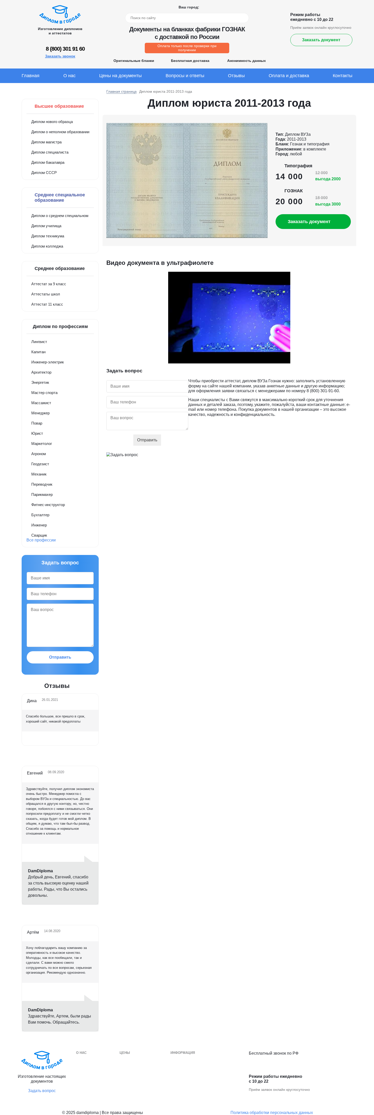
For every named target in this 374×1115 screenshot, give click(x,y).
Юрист (37, 433)
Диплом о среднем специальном (59, 215)
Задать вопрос (42, 1091)
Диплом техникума (47, 236)
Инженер (39, 525)
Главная (30, 75)
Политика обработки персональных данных (272, 1112)
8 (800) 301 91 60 (65, 49)
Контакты (342, 75)
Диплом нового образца (52, 121)
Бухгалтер (40, 515)
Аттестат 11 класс (47, 304)
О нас (69, 75)
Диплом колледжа (47, 246)
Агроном (38, 454)
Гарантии (84, 1068)
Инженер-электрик (47, 362)
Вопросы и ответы (185, 75)
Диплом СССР (44, 172)
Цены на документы (120, 75)
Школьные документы (189, 1091)
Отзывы (236, 75)
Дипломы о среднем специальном (200, 1060)
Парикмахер (42, 494)
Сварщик (39, 535)
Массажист (41, 403)
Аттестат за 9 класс (48, 284)
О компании (86, 1060)
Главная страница (121, 91)
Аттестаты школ (45, 294)
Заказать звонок (60, 56)
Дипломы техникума (188, 1075)
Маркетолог (41, 443)
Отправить (60, 657)
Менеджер (40, 413)
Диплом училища (46, 226)
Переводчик (41, 484)
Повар (36, 423)
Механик (39, 474)
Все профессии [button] (41, 540)
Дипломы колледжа (187, 1068)
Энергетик (40, 382)
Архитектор (41, 372)
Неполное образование (140, 1083)
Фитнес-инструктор (48, 504)
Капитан (38, 352)
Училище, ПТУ (183, 1083)
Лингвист (39, 341)
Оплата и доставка (289, 75)
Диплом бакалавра (47, 162)
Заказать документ (321, 40)
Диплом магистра (46, 142)
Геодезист (40, 464)
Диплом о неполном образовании (60, 132)
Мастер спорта (44, 392)
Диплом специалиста (49, 152)
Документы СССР (135, 1091)
